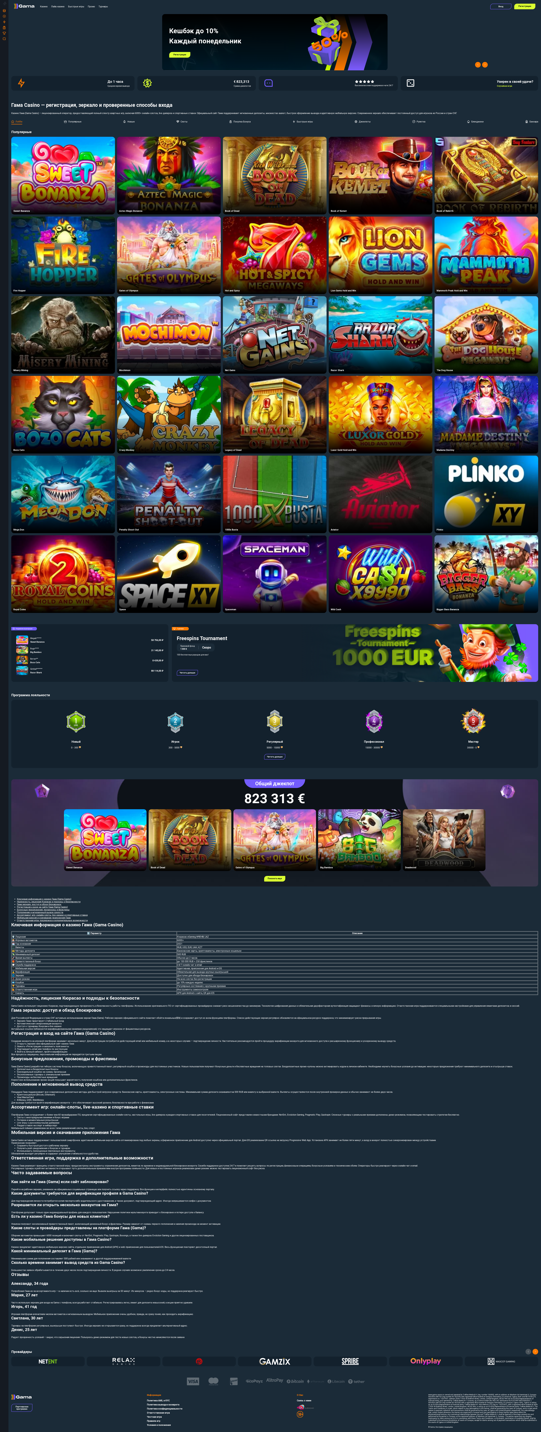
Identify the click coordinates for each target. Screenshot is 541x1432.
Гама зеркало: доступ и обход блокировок (39, 904)
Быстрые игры (76, 6)
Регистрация (524, 6)
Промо (91, 6)
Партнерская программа (21, 1408)
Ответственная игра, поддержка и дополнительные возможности (52, 920)
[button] (478, 65)
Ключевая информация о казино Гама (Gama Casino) (44, 899)
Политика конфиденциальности (164, 1408)
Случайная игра (504, 86)
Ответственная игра (158, 1412)
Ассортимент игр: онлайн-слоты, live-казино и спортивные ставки (52, 915)
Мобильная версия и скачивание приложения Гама (44, 917)
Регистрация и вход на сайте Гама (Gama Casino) (42, 907)
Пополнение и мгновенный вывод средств (40, 912)
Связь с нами (304, 1400)
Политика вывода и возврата (163, 1404)
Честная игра (154, 1417)
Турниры (103, 6)
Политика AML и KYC (158, 1400)
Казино (44, 6)
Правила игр (153, 1421)
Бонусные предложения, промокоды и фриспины (43, 909)
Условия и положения (159, 1425)
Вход (500, 6)
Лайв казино (58, 6)
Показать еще (275, 878)
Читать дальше (187, 673)
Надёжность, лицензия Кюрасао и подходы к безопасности (48, 901)
